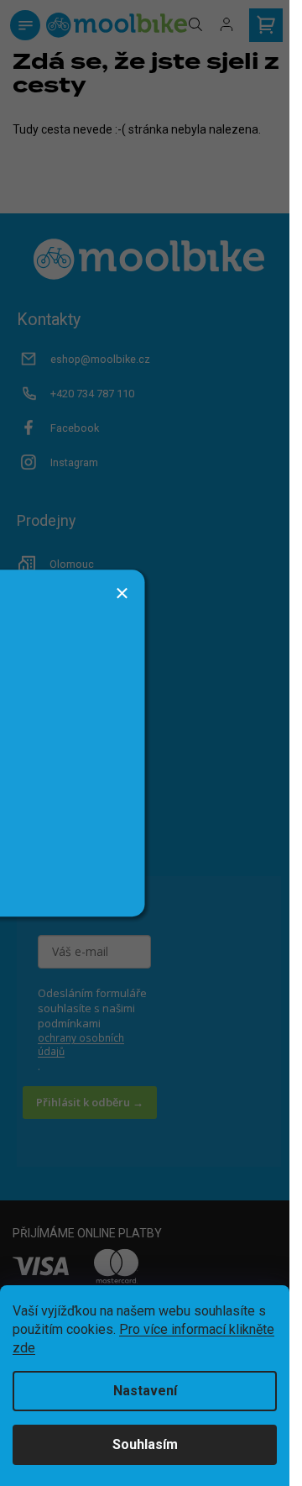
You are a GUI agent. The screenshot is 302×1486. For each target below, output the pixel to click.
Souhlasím (145, 1444)
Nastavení (145, 1391)
